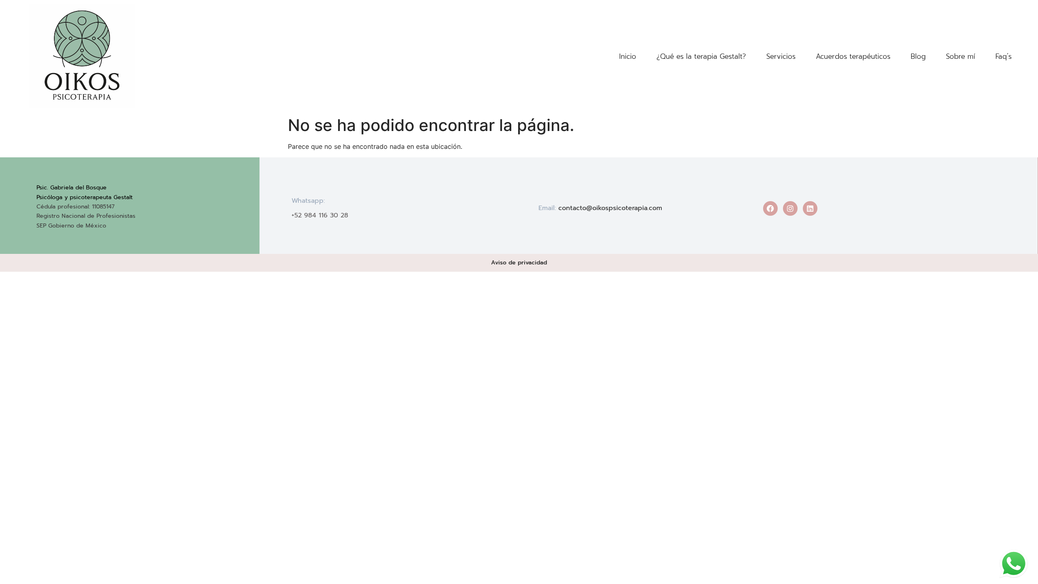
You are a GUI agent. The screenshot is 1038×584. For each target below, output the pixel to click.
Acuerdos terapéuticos (853, 56)
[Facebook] (770, 208)
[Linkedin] (810, 208)
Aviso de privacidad (519, 262)
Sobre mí (960, 56)
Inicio (627, 56)
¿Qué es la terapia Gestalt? (701, 56)
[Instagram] (790, 208)
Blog (918, 56)
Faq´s (1003, 56)
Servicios (781, 56)
